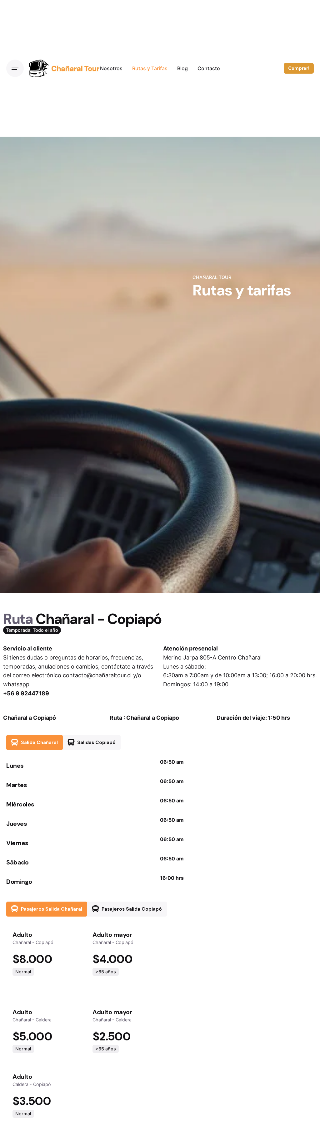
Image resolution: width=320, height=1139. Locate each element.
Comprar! (298, 68)
